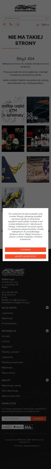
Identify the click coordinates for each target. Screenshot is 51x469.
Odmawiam (25, 250)
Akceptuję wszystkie (25, 256)
